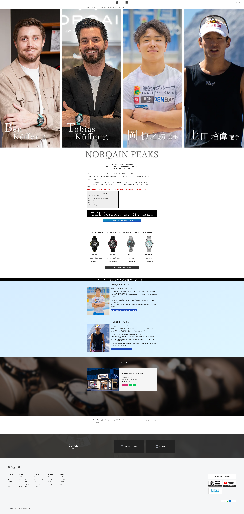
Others (26, 2)
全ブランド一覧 (22, 488)
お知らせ (36, 481)
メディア (36, 488)
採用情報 (62, 484)
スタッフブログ (37, 484)
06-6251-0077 (128, 382)
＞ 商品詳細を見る (94, 261)
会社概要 (62, 481)
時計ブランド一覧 (22, 479)
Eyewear (21, 2)
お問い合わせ (51, 484)
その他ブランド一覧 (23, 486)
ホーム (88, 7)
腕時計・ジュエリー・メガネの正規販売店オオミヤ (20, 508)
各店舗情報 (162, 446)
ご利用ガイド (51, 479)
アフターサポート (51, 481)
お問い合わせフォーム (131, 446)
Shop (30, 2)
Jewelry (16, 2)
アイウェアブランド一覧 (24, 484)
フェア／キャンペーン (38, 479)
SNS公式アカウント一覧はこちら (222, 476)
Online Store (11, 488)
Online (34, 2)
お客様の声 (36, 486)
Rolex (6, 2)
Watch (10, 2)
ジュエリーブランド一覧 (24, 481)
